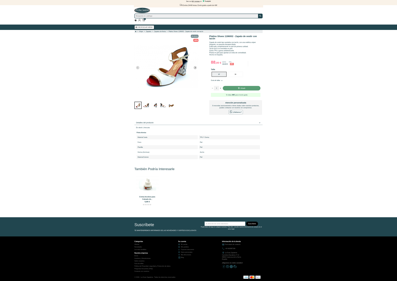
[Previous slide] (137, 67)
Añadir (241, 88)
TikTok (231, 266)
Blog (182, 257)
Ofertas (136, 244)
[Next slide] (195, 67)
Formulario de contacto (231, 244)
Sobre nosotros (139, 261)
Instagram (227, 266)
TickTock (235, 266)
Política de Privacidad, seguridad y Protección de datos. (152, 266)
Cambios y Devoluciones (142, 258)
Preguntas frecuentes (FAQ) (143, 268)
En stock (139, 127)
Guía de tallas (217, 80)
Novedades (138, 247)
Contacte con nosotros (141, 271)
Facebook (223, 266)
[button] (138, 105)
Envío (136, 256)
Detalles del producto (198, 123)
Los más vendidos (140, 249)
